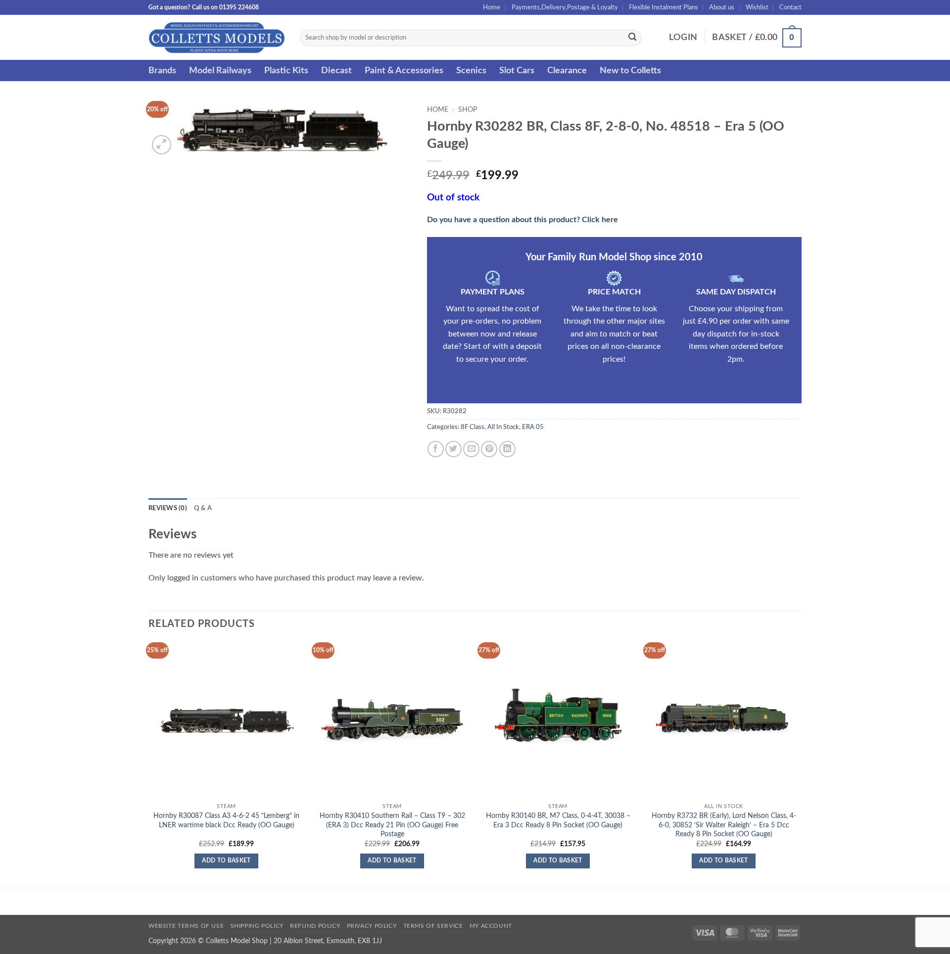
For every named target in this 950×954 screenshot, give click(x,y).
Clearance (567, 70)
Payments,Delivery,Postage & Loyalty (565, 7)
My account (491, 926)
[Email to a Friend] (471, 449)
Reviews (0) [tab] (167, 508)
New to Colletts (630, 70)
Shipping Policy (257, 926)
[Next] (801, 764)
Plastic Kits (286, 70)
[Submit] (632, 38)
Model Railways (220, 70)
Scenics (471, 70)
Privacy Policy (372, 926)
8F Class (472, 427)
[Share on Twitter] (453, 449)
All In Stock (503, 427)
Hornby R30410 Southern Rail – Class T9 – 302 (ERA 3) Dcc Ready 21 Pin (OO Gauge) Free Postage (392, 825)
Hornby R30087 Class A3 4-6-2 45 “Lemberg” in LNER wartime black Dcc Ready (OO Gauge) (226, 820)
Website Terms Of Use (186, 926)
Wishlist (757, 7)
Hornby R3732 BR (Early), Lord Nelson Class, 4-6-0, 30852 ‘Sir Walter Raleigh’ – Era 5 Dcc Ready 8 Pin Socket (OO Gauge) (724, 825)
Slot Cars (516, 70)
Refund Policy (315, 926)
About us (721, 7)
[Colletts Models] (216, 37)
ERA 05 (533, 427)
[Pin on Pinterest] (489, 449)
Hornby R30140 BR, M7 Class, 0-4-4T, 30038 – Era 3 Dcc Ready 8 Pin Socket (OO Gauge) (558, 820)
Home (491, 7)
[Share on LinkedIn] (507, 449)
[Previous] (149, 764)
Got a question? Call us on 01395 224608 (203, 7)
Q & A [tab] (203, 508)
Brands (162, 70)
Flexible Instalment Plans (663, 7)
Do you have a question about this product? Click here (522, 220)
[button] (683, 38)
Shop (467, 109)
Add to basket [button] (226, 860)
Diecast (336, 70)
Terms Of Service (433, 926)
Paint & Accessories (404, 70)
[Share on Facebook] (436, 449)
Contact (790, 7)
